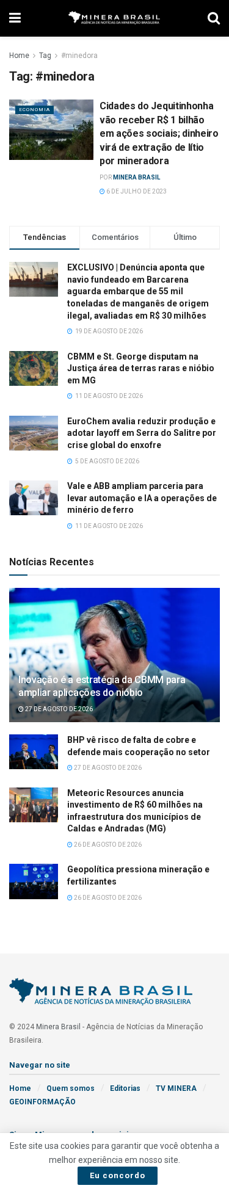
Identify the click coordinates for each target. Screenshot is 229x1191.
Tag (45, 55)
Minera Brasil (136, 177)
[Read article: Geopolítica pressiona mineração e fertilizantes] (33, 881)
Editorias (125, 1088)
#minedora (79, 55)
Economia (34, 109)
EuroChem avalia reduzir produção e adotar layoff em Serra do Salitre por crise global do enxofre (141, 433)
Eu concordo (117, 1175)
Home (19, 55)
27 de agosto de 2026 (58, 709)
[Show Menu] (15, 18)
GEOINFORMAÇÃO (42, 1102)
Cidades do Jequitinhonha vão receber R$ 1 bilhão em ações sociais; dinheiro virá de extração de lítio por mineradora (159, 133)
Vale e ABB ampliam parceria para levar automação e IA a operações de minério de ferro (142, 498)
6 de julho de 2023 (136, 191)
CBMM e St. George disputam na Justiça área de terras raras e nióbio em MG (140, 368)
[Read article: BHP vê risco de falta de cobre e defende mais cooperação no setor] (33, 751)
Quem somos (70, 1088)
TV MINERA (176, 1088)
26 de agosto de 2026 (107, 844)
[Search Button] (214, 18)
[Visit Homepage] (114, 18)
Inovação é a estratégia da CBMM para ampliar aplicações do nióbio (101, 686)
